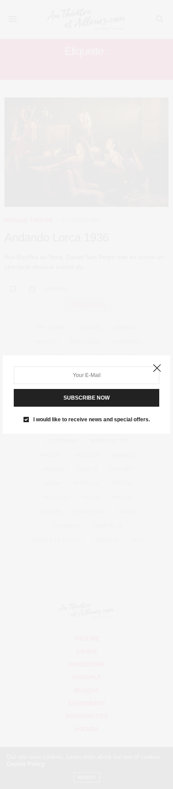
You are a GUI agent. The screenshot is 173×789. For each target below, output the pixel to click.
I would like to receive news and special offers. (91, 419)
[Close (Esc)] (157, 368)
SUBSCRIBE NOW (86, 398)
